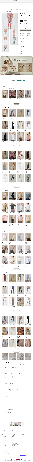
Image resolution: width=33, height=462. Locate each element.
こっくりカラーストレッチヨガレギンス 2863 (5, 283)
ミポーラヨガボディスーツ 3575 (12, 171)
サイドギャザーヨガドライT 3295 (27, 141)
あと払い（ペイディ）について (5, 451)
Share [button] (21, 53)
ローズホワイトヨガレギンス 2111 (4, 306)
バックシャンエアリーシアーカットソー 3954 (5, 265)
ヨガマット (3, 443)
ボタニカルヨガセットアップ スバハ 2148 (5, 182)
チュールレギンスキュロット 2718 (28, 118)
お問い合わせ (13, 436)
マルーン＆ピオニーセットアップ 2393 (28, 171)
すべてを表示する (16, 103)
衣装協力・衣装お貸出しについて (15, 445)
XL (26, 23)
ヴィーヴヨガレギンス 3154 (20, 283)
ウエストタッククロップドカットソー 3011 (28, 224)
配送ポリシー (25, 460)
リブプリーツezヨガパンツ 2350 (4, 336)
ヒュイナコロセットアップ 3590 (19, 171)
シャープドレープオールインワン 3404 (28, 159)
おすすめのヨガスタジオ (14, 443)
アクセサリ (3, 444)
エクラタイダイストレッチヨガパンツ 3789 (12, 347)
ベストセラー (3, 437)
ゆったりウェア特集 (4, 436)
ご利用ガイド (13, 434)
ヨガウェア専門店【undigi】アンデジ (6, 460)
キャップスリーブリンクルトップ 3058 (20, 224)
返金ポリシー (23, 434)
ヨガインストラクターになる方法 (15, 444)
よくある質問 (13, 435)
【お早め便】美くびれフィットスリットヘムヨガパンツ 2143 (20, 324)
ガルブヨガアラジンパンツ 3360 (27, 336)
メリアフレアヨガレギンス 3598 (12, 306)
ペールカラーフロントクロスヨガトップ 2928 (12, 212)
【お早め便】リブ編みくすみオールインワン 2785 (12, 98)
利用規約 (22, 460)
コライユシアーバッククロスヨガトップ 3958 (12, 253)
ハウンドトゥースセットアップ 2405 (28, 182)
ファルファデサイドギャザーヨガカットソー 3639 (20, 141)
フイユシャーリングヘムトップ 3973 (20, 130)
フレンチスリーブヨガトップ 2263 (4, 141)
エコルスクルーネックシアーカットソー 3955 (28, 253)
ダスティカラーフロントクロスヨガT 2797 (28, 201)
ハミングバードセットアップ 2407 (12, 182)
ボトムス (3, 11)
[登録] (12, 455)
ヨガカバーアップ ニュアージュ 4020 (5, 242)
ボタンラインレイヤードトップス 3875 (12, 265)
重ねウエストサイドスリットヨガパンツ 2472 (20, 336)
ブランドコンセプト (4, 450)
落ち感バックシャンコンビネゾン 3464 (20, 159)
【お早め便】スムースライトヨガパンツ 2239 (28, 98)
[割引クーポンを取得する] (16, 65)
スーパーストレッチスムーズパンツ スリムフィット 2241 (5, 347)
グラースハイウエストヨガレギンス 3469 (20, 306)
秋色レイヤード (3, 434)
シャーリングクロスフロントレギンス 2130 (5, 295)
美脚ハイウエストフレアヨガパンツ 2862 (12, 130)
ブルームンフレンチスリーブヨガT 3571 (12, 141)
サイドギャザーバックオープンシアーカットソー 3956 (20, 253)
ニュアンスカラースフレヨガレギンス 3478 (20, 118)
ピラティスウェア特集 (4, 445)
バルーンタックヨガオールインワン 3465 (5, 159)
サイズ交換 (13, 437)
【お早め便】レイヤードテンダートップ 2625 (20, 98)
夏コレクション (3, 435)
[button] (2, 4)
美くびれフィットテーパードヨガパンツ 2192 (12, 336)
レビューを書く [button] (21, 80)
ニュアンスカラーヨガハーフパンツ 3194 (28, 347)
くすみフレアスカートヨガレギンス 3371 (28, 130)
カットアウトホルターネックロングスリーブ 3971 (28, 242)
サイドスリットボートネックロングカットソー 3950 (28, 265)
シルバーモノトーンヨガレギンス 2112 (28, 306)
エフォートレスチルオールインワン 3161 (20, 182)
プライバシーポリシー (19, 460)
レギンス (5, 11)
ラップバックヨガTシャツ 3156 (28, 212)
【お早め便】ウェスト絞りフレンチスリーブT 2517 (5, 98)
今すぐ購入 (25, 30)
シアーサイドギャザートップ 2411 (20, 201)
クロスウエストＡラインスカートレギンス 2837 (28, 283)
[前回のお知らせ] (2, 1)
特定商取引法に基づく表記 (29, 460)
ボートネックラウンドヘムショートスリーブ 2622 (5, 212)
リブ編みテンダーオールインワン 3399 (5, 171)
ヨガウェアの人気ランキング (15, 442)
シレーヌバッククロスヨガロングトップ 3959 (5, 253)
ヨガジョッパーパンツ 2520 (20, 347)
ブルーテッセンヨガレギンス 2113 (12, 295)
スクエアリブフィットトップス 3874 (20, 265)
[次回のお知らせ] (31, 1)
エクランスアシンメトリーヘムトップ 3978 (12, 242)
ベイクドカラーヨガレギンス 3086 (20, 295)
